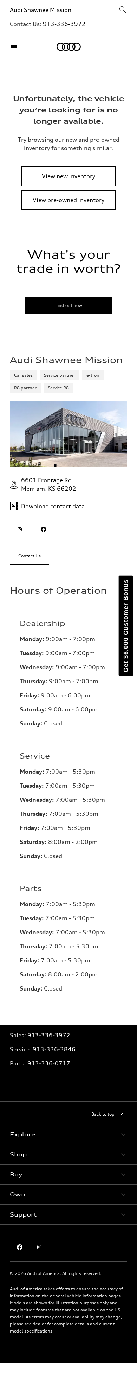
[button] (68, 1134)
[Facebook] (20, 1247)
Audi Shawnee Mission (40, 9)
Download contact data (53, 506)
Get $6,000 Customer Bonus (125, 625)
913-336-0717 (48, 1063)
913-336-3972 (64, 23)
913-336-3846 (54, 1049)
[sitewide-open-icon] (123, 10)
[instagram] (20, 529)
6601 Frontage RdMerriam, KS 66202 (48, 484)
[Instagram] (39, 1247)
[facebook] (43, 529)
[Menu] (15, 47)
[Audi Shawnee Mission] (69, 47)
